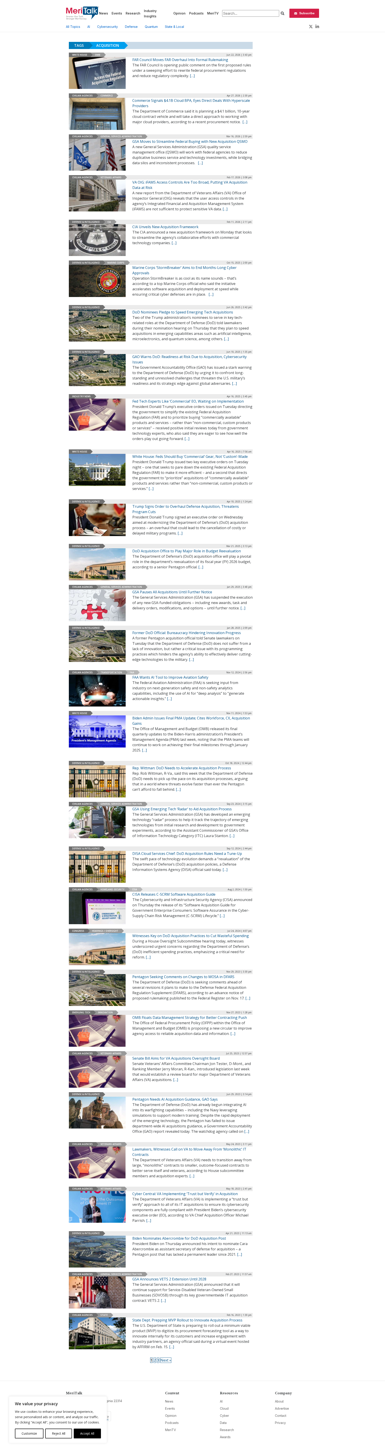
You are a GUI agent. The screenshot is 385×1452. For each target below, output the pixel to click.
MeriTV (213, 13)
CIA (109, 221)
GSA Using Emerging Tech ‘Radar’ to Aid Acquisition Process (182, 809)
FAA (132, 672)
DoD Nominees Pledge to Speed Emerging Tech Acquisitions (182, 312)
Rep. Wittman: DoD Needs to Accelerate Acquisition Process (181, 768)
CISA (134, 889)
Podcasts (196, 13)
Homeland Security (112, 889)
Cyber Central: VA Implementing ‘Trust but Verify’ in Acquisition (185, 1193)
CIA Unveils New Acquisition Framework (165, 226)
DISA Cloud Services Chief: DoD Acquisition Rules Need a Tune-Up (187, 853)
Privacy (280, 1423)
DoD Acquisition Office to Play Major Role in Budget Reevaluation (186, 551)
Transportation (111, 672)
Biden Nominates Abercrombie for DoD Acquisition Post (179, 1238)
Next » (165, 1360)
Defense (131, 27)
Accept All (87, 1433)
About (279, 1401)
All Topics (73, 27)
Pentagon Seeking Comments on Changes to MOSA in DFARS (183, 976)
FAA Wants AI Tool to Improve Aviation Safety (170, 677)
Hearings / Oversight (105, 930)
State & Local (174, 27)
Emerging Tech (81, 1012)
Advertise (282, 1408)
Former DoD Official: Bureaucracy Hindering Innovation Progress (186, 632)
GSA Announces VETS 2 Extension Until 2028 (169, 1279)
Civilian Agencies (82, 95)
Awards (225, 1437)
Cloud (224, 1408)
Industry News (81, 396)
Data (223, 1423)
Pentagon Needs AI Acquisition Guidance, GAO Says (175, 1099)
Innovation (105, 1012)
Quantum (151, 27)
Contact (280, 1415)
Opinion (179, 13)
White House (79, 54)
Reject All (58, 1433)
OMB (97, 54)
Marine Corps (115, 262)
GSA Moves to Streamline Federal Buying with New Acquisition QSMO (190, 141)
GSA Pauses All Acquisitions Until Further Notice (172, 592)
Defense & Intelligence (86, 221)
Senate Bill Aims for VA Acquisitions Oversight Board (176, 1058)
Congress (78, 930)
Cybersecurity (107, 27)
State (104, 1315)
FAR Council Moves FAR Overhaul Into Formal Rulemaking (180, 59)
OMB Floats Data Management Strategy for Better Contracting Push (189, 1017)
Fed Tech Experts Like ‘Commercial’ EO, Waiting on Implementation (188, 401)
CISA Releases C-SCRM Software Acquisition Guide (173, 894)
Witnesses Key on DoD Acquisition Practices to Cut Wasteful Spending (190, 935)
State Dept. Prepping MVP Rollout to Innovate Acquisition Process (187, 1320)
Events (117, 13)
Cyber (224, 1415)
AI (88, 27)
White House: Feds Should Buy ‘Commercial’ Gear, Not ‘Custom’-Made (190, 456)
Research (133, 13)
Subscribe (307, 13)
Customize (29, 1433)
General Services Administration (121, 136)
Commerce (106, 95)
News (103, 13)
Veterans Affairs (110, 177)
